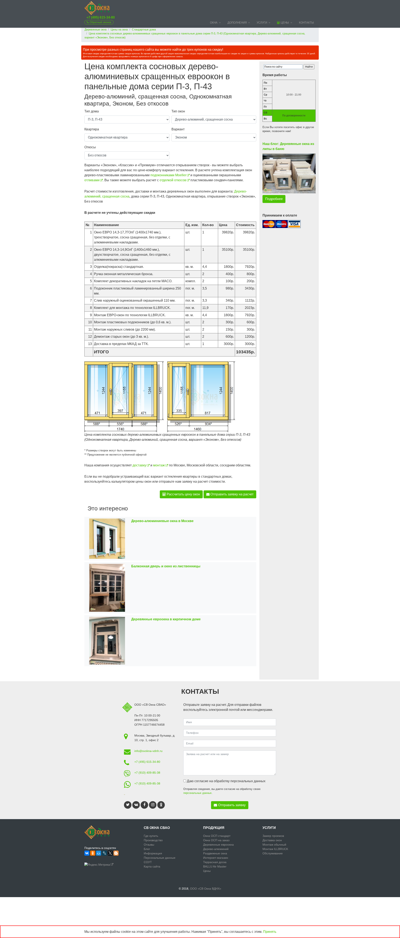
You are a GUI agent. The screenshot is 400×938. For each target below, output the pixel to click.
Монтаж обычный (274, 844)
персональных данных (197, 792)
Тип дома (91, 111)
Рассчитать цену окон (183, 494)
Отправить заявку (232, 805)
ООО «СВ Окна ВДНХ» (205, 888)
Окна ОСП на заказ (216, 840)
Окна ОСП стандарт (216, 835)
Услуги (262, 22)
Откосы (90, 147)
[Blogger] (116, 853)
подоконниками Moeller (168, 175)
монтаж (159, 465)
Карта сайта (152, 866)
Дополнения (237, 22)
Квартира (91, 129)
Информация (153, 853)
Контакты (306, 22)
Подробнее (274, 199)
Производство (153, 840)
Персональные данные (159, 857)
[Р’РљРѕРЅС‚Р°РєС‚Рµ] (86, 853)
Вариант (178, 129)
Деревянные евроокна (218, 844)
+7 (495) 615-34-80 (100, 17)
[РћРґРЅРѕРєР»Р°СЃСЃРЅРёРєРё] (92, 853)
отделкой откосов (173, 180)
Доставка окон (272, 840)
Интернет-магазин (215, 857)
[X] (110, 853)
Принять (269, 931)
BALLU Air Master (214, 866)
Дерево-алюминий (216, 849)
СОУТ (148, 862)
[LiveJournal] (104, 853)
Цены (284, 22)
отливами (91, 180)
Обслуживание (272, 853)
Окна (214, 22)
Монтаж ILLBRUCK (275, 849)
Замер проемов (273, 835)
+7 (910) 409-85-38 (147, 772)
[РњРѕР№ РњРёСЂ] (98, 853)
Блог (147, 849)
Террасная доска (214, 862)
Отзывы (149, 844)
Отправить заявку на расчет (232, 494)
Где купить (151, 835)
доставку (139, 465)
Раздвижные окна (215, 853)
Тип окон (178, 111)
